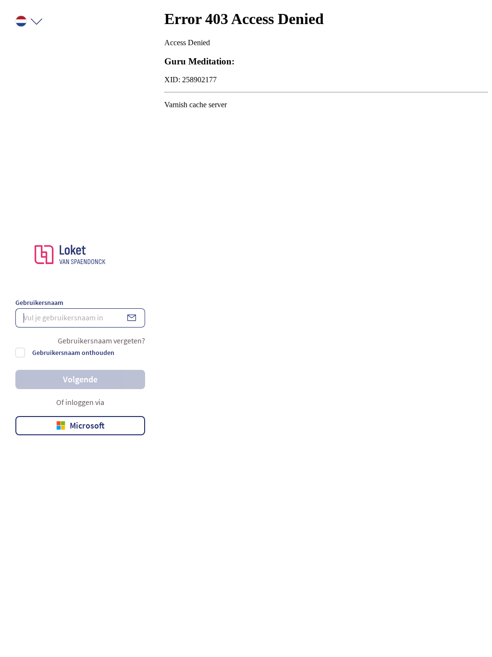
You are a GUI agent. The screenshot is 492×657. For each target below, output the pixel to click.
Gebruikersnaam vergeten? (101, 341)
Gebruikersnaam (39, 302)
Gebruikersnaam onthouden (73, 352)
